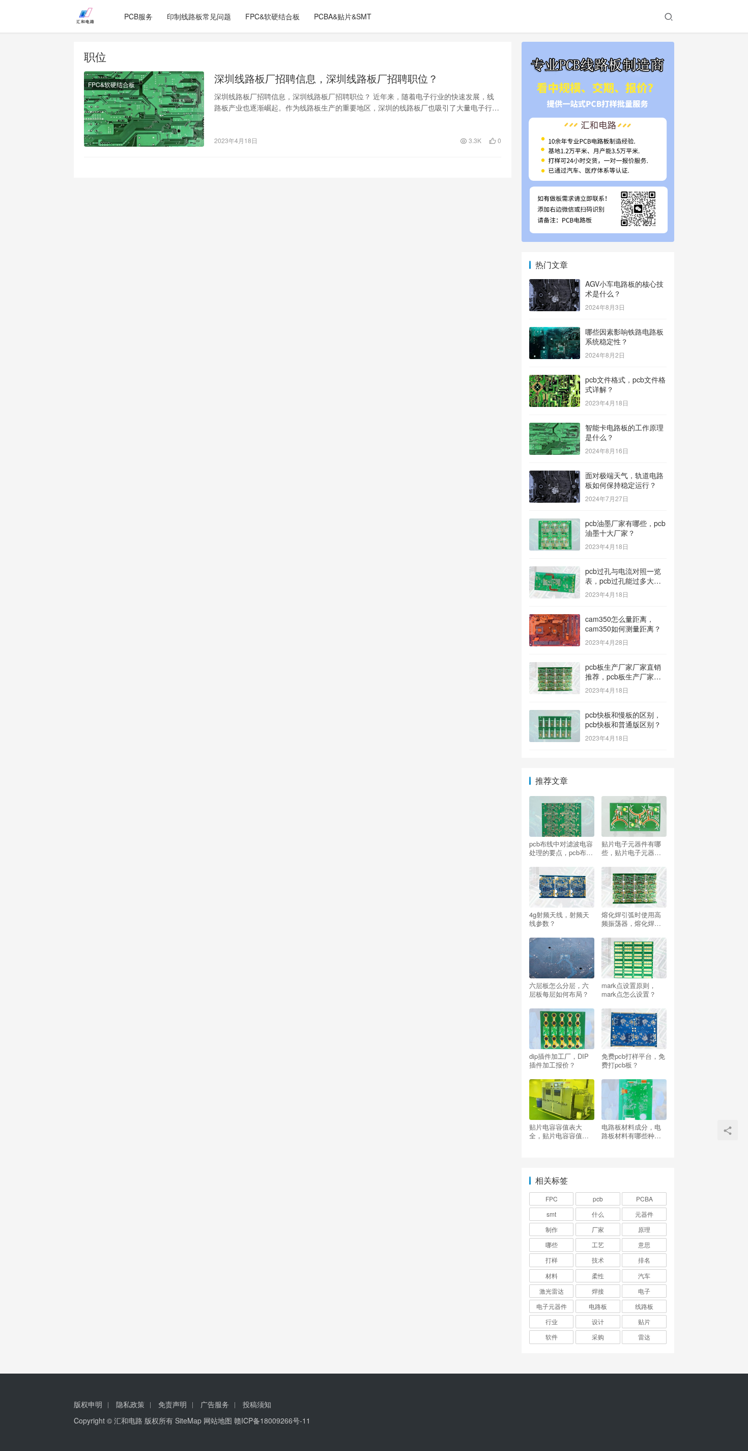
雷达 (644, 1336)
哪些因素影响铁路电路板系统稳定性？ (624, 336)
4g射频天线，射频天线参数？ (559, 918)
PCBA (644, 1198)
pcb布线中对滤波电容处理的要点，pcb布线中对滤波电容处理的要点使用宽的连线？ (561, 848)
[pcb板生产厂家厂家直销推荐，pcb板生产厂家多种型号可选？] (554, 668)
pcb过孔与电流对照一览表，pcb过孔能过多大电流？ (623, 581)
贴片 (644, 1321)
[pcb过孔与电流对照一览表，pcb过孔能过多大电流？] (554, 572)
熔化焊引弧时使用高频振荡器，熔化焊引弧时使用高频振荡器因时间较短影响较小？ (631, 918)
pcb (598, 1198)
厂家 (598, 1229)
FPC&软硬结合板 (272, 16)
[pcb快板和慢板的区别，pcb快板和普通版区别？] (554, 715)
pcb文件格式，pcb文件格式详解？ (625, 384)
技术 (598, 1259)
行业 (551, 1321)
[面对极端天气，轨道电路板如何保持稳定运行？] (554, 476)
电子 (644, 1290)
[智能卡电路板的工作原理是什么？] (554, 428)
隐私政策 (130, 1404)
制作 (551, 1229)
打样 (551, 1259)
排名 (644, 1259)
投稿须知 (257, 1404)
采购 (598, 1336)
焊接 (598, 1290)
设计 (598, 1321)
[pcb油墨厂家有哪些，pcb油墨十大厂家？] (554, 524)
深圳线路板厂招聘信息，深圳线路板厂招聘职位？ (326, 78)
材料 (551, 1275)
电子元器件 (551, 1306)
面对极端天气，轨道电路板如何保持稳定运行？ (624, 480)
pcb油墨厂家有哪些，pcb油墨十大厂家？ (625, 528)
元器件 (644, 1214)
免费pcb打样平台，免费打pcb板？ (633, 1060)
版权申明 (88, 1404)
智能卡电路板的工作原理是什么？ (624, 432)
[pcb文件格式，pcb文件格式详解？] (554, 380)
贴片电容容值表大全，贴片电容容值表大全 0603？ (559, 1131)
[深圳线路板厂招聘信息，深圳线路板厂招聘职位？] (144, 109)
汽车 (644, 1275)
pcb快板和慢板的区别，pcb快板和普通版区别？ (623, 719)
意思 (644, 1244)
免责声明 (172, 1404)
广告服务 (214, 1404)
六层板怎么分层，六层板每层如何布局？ (559, 989)
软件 (551, 1336)
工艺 (598, 1244)
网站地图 (218, 1420)
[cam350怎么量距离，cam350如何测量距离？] (554, 620)
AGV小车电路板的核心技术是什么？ (624, 289)
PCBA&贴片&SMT (342, 16)
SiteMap (188, 1420)
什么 (598, 1214)
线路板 (644, 1306)
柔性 (598, 1275)
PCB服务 (138, 16)
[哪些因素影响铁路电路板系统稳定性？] (554, 332)
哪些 (551, 1244)
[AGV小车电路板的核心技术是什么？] (554, 285)
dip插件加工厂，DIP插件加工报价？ (559, 1060)
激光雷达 (551, 1290)
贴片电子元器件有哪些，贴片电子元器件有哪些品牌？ (631, 848)
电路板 (598, 1306)
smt (551, 1214)
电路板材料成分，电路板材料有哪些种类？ (631, 1131)
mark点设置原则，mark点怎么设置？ (628, 989)
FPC (551, 1198)
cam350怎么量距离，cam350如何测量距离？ (623, 624)
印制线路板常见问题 (199, 16)
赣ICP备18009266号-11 (272, 1420)
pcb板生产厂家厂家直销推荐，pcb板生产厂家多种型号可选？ (623, 677)
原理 (644, 1229)
